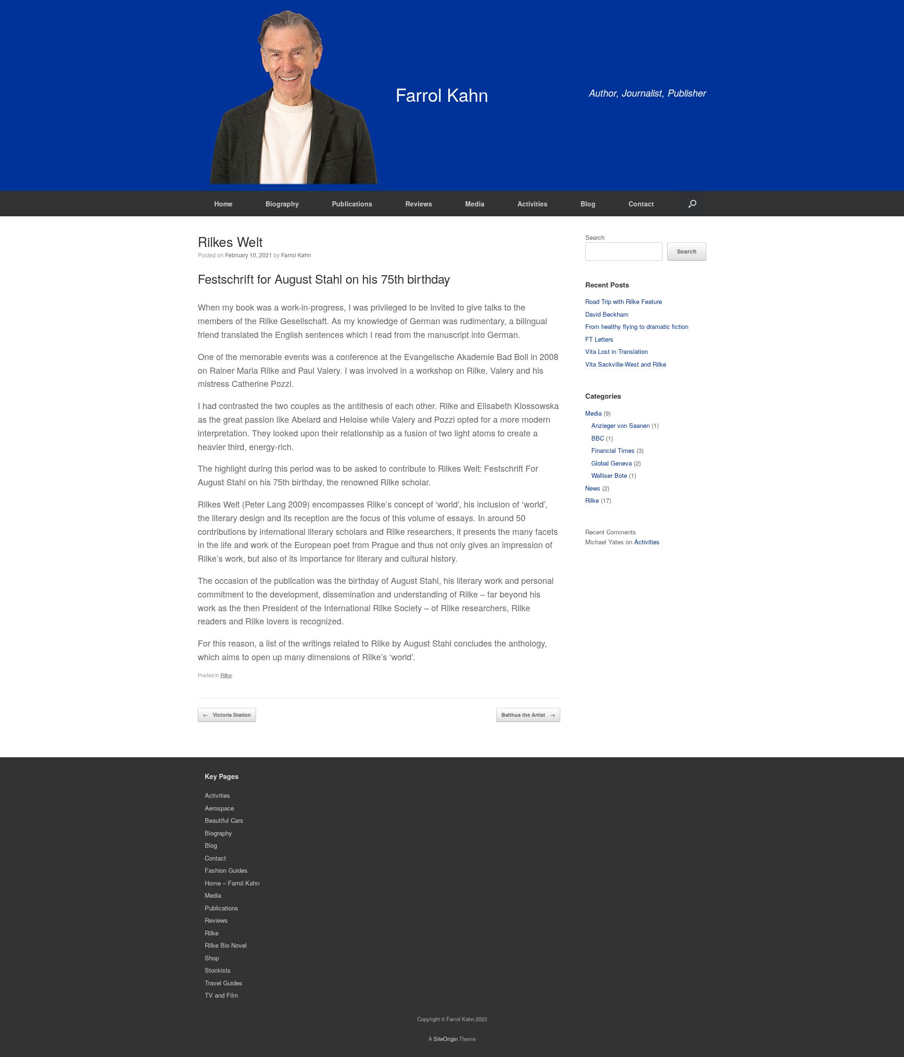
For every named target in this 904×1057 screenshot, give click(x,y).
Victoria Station (227, 714)
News (592, 487)
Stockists (218, 970)
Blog (588, 203)
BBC (597, 438)
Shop (212, 957)
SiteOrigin (446, 1038)
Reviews (418, 203)
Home (223, 203)
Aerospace (219, 807)
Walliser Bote (609, 475)
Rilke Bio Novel (226, 945)
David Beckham (607, 314)
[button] (692, 203)
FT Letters (599, 339)
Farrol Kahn (296, 255)
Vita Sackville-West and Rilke (625, 364)
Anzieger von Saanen (620, 425)
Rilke (226, 675)
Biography (282, 203)
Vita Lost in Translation (616, 351)
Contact (641, 203)
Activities (532, 203)
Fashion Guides (226, 870)
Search (595, 237)
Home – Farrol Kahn (232, 882)
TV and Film (221, 995)
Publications (352, 203)
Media (474, 203)
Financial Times (613, 450)
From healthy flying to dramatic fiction (636, 326)
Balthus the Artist (528, 714)
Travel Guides (223, 982)
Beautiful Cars (224, 820)
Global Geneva (611, 463)
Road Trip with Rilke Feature (623, 301)
